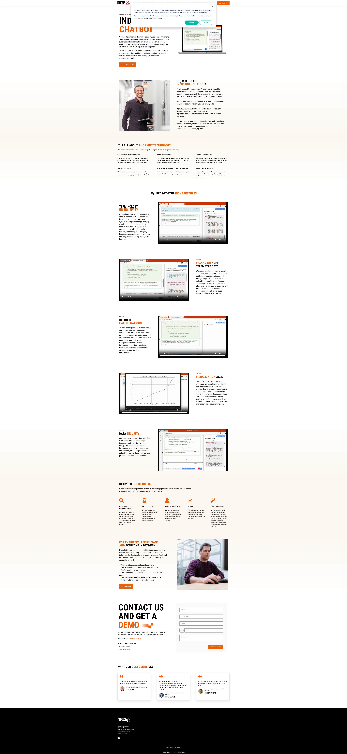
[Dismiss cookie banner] (212, 7)
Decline (206, 22)
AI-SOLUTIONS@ (131, 638)
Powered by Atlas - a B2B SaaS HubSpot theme (173, 752)
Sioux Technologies (175, 747)
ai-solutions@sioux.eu (123, 731)
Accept (191, 22)
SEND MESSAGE (216, 647)
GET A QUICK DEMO (128, 64)
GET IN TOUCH (126, 586)
